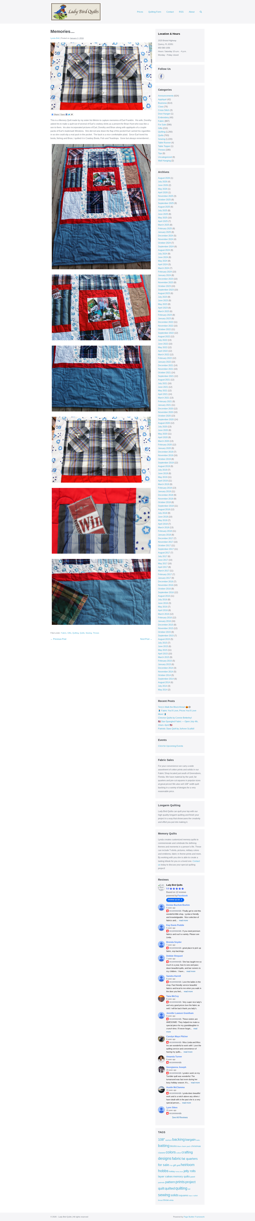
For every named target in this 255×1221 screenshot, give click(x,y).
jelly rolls (190, 1171)
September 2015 (166, 635)
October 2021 (164, 372)
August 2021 (164, 380)
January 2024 (164, 275)
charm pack (185, 1146)
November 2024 (165, 239)
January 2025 (164, 232)
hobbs (163, 1171)
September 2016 (166, 592)
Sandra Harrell (173, 976)
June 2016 (163, 603)
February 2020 (165, 445)
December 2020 (165, 408)
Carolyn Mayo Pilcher (177, 1036)
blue (179, 1146)
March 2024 (163, 268)
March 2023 (163, 311)
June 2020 (163, 430)
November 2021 (165, 369)
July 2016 (162, 599)
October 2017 (164, 545)
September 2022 (166, 333)
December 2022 (165, 322)
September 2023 (166, 290)
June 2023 (163, 300)
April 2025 (163, 221)
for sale (163, 1165)
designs (164, 1158)
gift (174, 1165)
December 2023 (165, 279)
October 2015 (164, 632)
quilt (161, 1188)
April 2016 (163, 610)
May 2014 (162, 690)
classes (161, 1153)
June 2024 (163, 257)
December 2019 (165, 452)
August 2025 (164, 207)
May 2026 (162, 189)
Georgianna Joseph (176, 1067)
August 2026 (164, 178)
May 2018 (162, 520)
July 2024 (162, 254)
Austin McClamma (175, 1087)
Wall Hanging (164, 161)
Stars (190, 1195)
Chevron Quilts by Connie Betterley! (175, 718)
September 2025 (166, 203)
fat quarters (190, 1158)
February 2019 (165, 488)
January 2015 (164, 664)
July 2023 (162, 297)
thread (160, 1200)
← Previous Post (58, 639)
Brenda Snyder (174, 942)
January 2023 (164, 318)
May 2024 (162, 261)
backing (178, 1139)
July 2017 (162, 556)
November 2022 (165, 326)
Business (162, 103)
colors (171, 1152)
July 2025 (162, 210)
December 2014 (165, 668)
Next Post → (146, 639)
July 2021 (162, 383)
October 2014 (164, 675)
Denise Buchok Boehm (178, 905)
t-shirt (195, 1195)
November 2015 (165, 628)
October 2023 (164, 286)
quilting (181, 1188)
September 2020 (166, 419)
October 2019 (164, 459)
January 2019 (164, 491)
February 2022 (165, 358)
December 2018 (165, 495)
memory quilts (181, 1176)
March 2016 (163, 614)
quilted (170, 1188)
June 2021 (163, 387)
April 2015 (163, 654)
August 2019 (164, 466)
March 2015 (163, 657)
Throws (96, 633)
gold (178, 1165)
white (171, 1200)
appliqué (168, 1140)
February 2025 (165, 228)
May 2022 (162, 347)
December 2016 (165, 581)
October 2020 (164, 416)
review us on (174, 899)
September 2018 (166, 506)
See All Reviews (180, 1117)
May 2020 (162, 434)
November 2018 (165, 499)
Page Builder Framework (194, 1217)
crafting (187, 1152)
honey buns (179, 1171)
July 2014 (162, 686)
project (190, 1182)
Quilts (82, 633)
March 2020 (163, 441)
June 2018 (163, 517)
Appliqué (162, 99)
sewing (164, 1195)
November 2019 (165, 455)
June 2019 (163, 473)
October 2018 (164, 502)
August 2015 (164, 639)
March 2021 (163, 398)
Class (160, 106)
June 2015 (163, 646)
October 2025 (164, 200)
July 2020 (162, 427)
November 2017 (165, 542)
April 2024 (163, 264)
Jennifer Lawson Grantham (180, 1013)
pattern (170, 1182)
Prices (140, 12)
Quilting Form (154, 12)
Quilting (75, 633)
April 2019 (163, 481)
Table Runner (164, 143)
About (191, 12)
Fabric (63, 633)
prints (180, 1182)
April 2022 (163, 351)
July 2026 (162, 181)
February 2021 (165, 401)
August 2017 (164, 553)
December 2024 (165, 236)
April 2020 (163, 437)
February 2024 (165, 272)
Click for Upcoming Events (170, 746)
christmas (196, 1146)
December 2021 (165, 365)
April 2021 (163, 394)
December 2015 (165, 625)
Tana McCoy (172, 996)
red (189, 1189)
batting (163, 1146)
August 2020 (164, 423)
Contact (170, 12)
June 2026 (163, 185)
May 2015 (162, 650)
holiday (172, 1171)
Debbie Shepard (174, 956)
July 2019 (162, 470)
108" (161, 1139)
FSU (171, 1165)
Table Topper (164, 146)
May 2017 (162, 563)
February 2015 (165, 661)
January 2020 (164, 448)
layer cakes (165, 1176)
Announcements (165, 96)
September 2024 (166, 246)
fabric (176, 1158)
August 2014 (164, 682)
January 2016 (164, 621)
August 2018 (164, 509)
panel (192, 1177)
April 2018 (163, 524)
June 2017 (163, 560)
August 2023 (164, 293)
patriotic (161, 1182)
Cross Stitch (163, 110)
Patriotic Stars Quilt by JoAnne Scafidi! (176, 729)
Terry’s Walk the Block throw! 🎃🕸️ (174, 707)
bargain (190, 1139)
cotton (178, 1153)
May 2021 (162, 390)
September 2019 (166, 463)
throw (166, 1200)
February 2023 (165, 315)
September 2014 (166, 679)
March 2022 (163, 354)
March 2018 (163, 527)
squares (183, 1195)
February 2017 (165, 574)
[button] (201, 12)
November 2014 (165, 672)
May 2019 (162, 477)
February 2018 (165, 531)
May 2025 (162, 218)
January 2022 (164, 362)
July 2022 (162, 340)
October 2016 (164, 589)
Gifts (69, 633)
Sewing (89, 633)
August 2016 (164, 596)
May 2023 (162, 304)
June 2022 (163, 344)
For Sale (162, 125)
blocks (173, 1146)
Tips (160, 153)
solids (174, 1195)
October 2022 (164, 329)
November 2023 (165, 282)
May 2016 (162, 607)
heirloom (187, 1165)
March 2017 (163, 571)
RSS (181, 12)
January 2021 (164, 405)
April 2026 (163, 192)
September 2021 (166, 376)
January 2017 (164, 578)
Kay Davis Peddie (175, 925)
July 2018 (162, 513)
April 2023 (163, 308)
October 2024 (164, 243)
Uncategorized (165, 157)
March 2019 (163, 484)
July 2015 (162, 643)
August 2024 (164, 250)
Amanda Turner (174, 1056)
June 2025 (163, 214)
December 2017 (165, 538)
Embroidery (163, 117)
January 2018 (164, 535)
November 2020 (165, 412)
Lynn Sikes (171, 1107)
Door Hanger (164, 114)
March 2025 (163, 225)
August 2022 (164, 336)
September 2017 (166, 549)
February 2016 (165, 617)
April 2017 (163, 567)
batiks (198, 1140)
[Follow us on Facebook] (161, 76)
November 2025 (165, 196)
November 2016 (165, 585)
